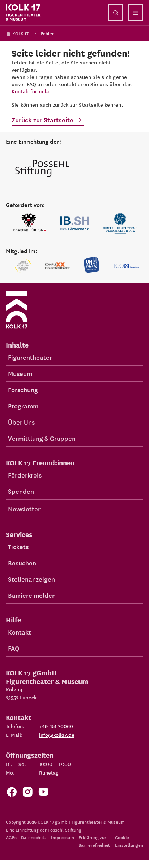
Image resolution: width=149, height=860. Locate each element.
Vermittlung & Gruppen (42, 438)
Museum (20, 373)
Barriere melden (32, 595)
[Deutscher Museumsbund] (23, 266)
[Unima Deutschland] (91, 266)
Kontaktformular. (32, 91)
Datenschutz (34, 837)
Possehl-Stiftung (64, 829)
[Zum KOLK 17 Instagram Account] (27, 794)
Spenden (21, 491)
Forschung (23, 389)
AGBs (11, 837)
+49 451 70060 (56, 726)
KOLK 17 (20, 33)
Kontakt (19, 632)
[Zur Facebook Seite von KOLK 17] (11, 794)
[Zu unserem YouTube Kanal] (43, 794)
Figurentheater (30, 357)
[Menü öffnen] (135, 12)
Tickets (18, 546)
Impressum (62, 837)
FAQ (13, 648)
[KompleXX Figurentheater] (57, 266)
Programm (23, 406)
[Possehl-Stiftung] (42, 168)
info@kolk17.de (56, 735)
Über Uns (21, 422)
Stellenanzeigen (31, 579)
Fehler (47, 33)
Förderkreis (25, 475)
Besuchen (22, 563)
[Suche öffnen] (115, 12)
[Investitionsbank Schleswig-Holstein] (75, 223)
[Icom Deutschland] (126, 266)
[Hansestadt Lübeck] (29, 223)
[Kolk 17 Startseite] (23, 12)
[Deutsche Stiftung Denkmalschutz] (120, 223)
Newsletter (24, 509)
